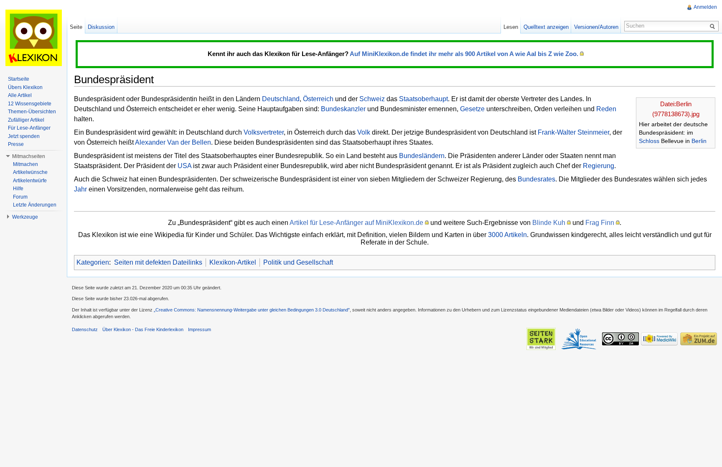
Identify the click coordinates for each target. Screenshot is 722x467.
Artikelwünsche (30, 172)
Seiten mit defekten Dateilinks (158, 262)
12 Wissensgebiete (29, 104)
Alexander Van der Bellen (173, 142)
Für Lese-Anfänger (29, 128)
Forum (20, 197)
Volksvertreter (264, 132)
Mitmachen (25, 164)
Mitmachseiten (28, 156)
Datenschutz (85, 329)
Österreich (318, 98)
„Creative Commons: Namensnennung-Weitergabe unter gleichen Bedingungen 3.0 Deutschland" (252, 309)
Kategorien (92, 262)
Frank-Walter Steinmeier (573, 132)
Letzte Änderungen (34, 205)
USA (184, 165)
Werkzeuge (25, 217)
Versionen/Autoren (596, 27)
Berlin (699, 141)
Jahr (80, 189)
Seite (76, 27)
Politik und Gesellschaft (298, 262)
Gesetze (472, 108)
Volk (363, 132)
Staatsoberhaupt (423, 98)
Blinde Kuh (548, 222)
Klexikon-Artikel (232, 262)
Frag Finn (599, 222)
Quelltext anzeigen (546, 27)
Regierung (598, 165)
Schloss (649, 141)
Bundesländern (422, 155)
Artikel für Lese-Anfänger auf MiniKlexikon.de (356, 222)
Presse (16, 144)
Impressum (199, 329)
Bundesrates (536, 179)
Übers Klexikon (25, 87)
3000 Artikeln (507, 234)
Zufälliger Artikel (26, 120)
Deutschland (281, 98)
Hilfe (18, 188)
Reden (606, 108)
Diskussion (101, 27)
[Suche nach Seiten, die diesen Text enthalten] (713, 26)
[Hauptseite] (33, 37)
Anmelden (705, 7)
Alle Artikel (20, 95)
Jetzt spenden (24, 136)
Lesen (510, 27)
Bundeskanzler (343, 108)
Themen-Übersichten (32, 112)
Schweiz (372, 98)
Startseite (18, 79)
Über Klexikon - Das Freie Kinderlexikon (142, 329)
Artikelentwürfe (30, 181)
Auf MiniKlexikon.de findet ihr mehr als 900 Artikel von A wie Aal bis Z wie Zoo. (464, 53)
